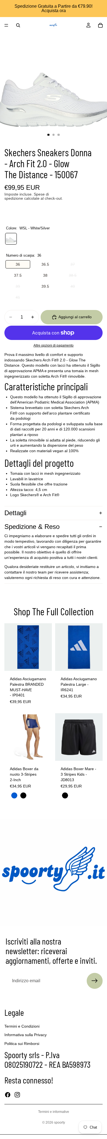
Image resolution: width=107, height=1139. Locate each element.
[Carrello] (100, 25)
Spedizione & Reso (32, 526)
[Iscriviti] (95, 981)
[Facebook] (7, 1094)
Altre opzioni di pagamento (53, 345)
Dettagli (15, 513)
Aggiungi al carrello (75, 317)
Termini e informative (53, 1112)
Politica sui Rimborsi (21, 1043)
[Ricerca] (18, 25)
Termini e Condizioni (22, 1026)
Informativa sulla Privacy (25, 1035)
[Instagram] (17, 1094)
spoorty (59, 1122)
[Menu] (6, 25)
